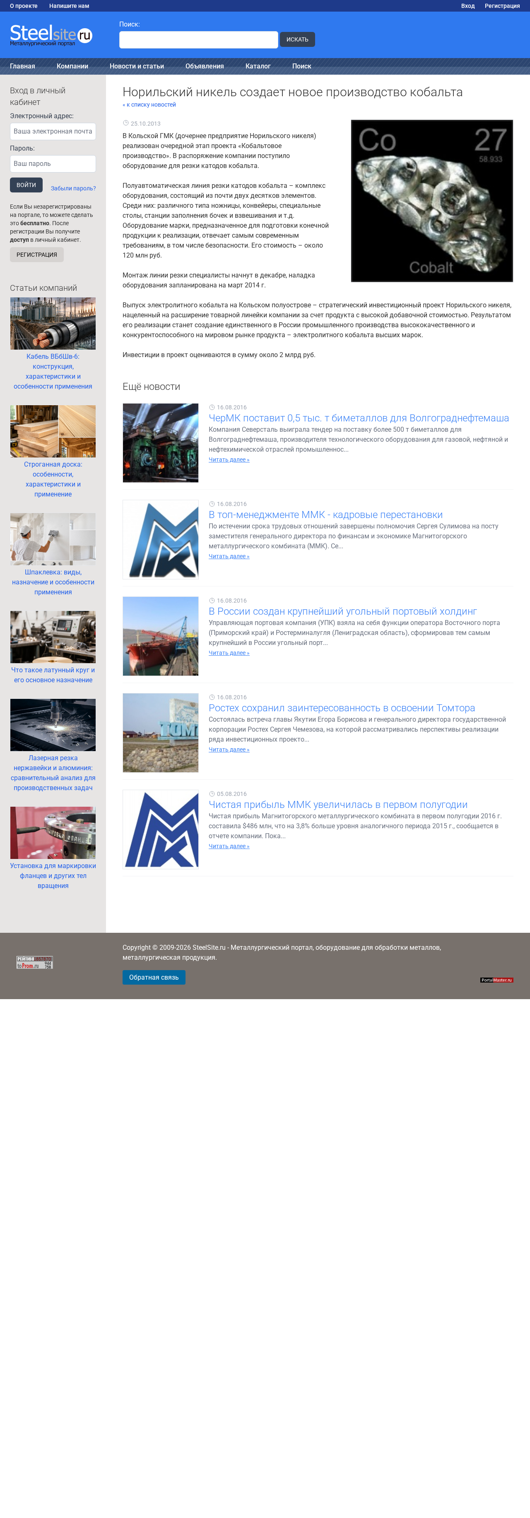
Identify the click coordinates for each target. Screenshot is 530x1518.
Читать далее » (229, 459)
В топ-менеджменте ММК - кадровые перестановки (326, 515)
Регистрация (502, 5)
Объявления (205, 66)
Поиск (301, 66)
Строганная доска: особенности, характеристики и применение (53, 479)
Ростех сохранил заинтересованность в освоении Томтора (342, 708)
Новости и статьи (137, 66)
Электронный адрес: (42, 116)
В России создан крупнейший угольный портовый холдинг (343, 611)
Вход (468, 5)
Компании (72, 66)
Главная (22, 66)
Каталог (258, 66)
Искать (297, 39)
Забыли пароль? (73, 188)
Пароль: (22, 148)
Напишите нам (69, 5)
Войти (26, 185)
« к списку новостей (149, 104)
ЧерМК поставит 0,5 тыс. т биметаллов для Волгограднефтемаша (359, 418)
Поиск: (129, 24)
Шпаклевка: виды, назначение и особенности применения (53, 582)
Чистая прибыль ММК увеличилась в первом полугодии (338, 804)
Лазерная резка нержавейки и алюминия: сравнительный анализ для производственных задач (53, 773)
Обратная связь (154, 977)
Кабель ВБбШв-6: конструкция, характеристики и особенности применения (53, 371)
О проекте (24, 5)
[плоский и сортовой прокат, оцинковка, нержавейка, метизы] (55, 34)
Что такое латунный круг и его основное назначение (53, 675)
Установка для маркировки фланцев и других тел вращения (53, 876)
